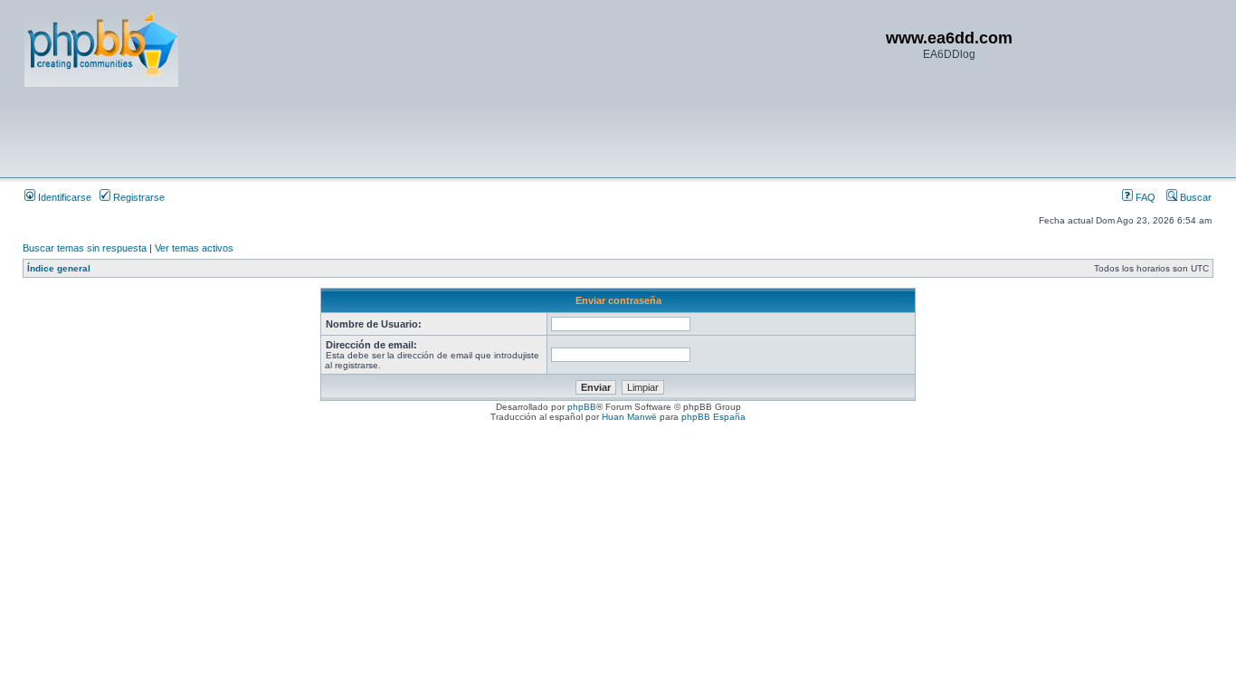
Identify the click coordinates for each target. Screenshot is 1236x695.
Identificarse (63, 197)
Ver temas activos (194, 248)
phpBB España (713, 417)
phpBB (581, 407)
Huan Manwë (629, 417)
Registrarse (137, 197)
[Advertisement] (353, 131)
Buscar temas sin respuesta (85, 248)
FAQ (1144, 197)
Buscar (1194, 197)
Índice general (58, 268)
